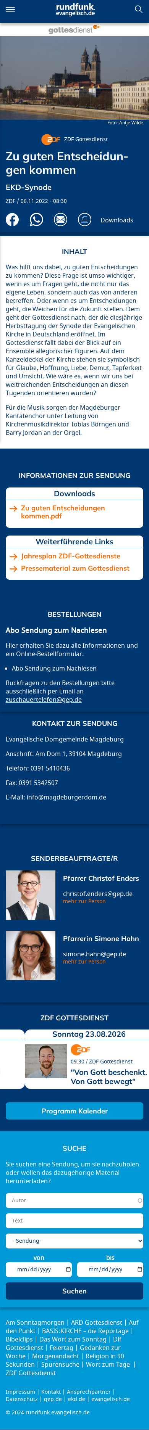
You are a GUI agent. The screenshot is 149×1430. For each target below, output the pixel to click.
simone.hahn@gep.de (94, 954)
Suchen (138, 9)
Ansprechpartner (89, 1392)
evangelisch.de (110, 1399)
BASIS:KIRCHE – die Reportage (85, 1331)
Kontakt (51, 1392)
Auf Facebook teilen (12, 219)
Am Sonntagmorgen (35, 1322)
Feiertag (61, 1348)
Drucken (84, 219)
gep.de (53, 1399)
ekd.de (76, 1399)
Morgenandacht (55, 1356)
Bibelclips (19, 1339)
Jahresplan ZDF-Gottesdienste (70, 556)
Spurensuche (60, 1364)
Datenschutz (22, 1399)
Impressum (20, 1392)
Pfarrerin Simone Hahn (101, 938)
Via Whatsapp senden (36, 219)
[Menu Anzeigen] (10, 9)
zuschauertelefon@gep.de (44, 700)
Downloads (116, 220)
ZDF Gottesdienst (86, 139)
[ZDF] (50, 139)
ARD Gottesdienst (96, 1322)
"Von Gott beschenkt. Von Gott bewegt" (109, 1076)
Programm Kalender (75, 1111)
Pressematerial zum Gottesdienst (75, 568)
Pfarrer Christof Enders (101, 878)
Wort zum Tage (108, 1364)
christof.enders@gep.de (98, 894)
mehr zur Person (84, 902)
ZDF (10, 201)
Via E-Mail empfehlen (60, 219)
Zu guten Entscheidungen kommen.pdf (63, 512)
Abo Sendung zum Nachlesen (54, 668)
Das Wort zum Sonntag (73, 1339)
